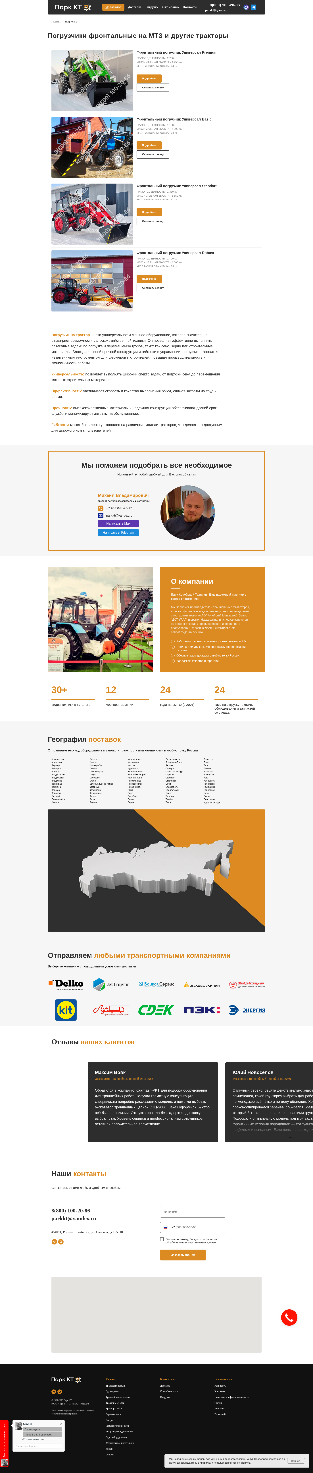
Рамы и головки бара (117, 1425)
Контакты (190, 7)
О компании (171, 7)
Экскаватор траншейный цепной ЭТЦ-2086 (124, 1078)
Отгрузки (151, 7)
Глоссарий (220, 1414)
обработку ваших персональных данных (191, 1242)
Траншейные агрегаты (118, 1397)
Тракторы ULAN (115, 1403)
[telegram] (54, 1242)
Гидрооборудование (116, 1437)
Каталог (115, 7)
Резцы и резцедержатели (119, 1431)
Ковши (109, 1448)
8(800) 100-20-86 (225, 5)
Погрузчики (71, 21)
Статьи (218, 1403)
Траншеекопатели (115, 1385)
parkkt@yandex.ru (217, 10)
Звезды (109, 1420)
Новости (219, 1408)
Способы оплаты (169, 1391)
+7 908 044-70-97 (119, 508)
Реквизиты (220, 1385)
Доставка (134, 7)
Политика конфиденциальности (231, 1397)
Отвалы (110, 1454)
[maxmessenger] (61, 1242)
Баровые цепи (113, 1414)
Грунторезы (112, 1391)
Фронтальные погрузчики (120, 1443)
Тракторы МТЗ (114, 1408)
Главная (55, 21)
